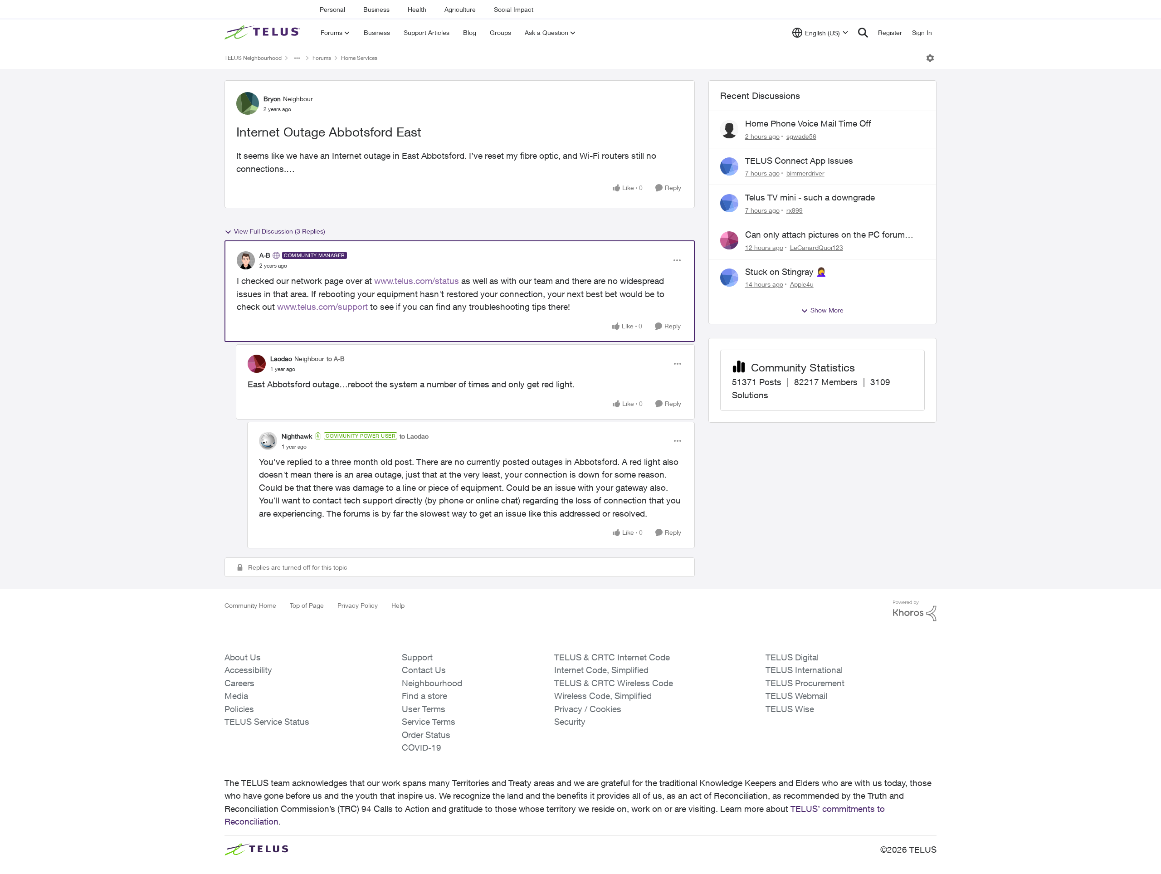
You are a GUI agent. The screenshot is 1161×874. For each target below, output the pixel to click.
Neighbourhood (432, 683)
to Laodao (414, 436)
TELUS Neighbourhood (253, 57)
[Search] (863, 32)
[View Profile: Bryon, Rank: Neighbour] (247, 103)
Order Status (426, 735)
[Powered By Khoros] (915, 611)
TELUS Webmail (796, 696)
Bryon (272, 99)
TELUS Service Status (266, 722)
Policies (239, 709)
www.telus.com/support (322, 307)
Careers (239, 683)
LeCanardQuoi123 (816, 247)
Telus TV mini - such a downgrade (810, 197)
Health (417, 9)
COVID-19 (421, 747)
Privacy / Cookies (587, 709)
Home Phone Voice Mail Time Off (808, 123)
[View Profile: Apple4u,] (729, 278)
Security (569, 722)
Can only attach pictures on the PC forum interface (825, 234)
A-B (264, 255)
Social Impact (513, 9)
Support (417, 657)
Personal (332, 9)
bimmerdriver (805, 173)
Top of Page (307, 605)
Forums (321, 57)
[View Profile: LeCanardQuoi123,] (729, 240)
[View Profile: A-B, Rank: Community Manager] (246, 260)
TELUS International (804, 670)
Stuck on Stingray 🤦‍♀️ (786, 272)
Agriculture (460, 9)
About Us (242, 657)
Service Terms (428, 722)
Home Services (359, 57)
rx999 (794, 210)
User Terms (423, 709)
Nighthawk (297, 436)
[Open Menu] (930, 58)
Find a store (424, 696)
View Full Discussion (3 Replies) (279, 231)
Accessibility (248, 670)
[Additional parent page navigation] (297, 58)
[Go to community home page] (263, 32)
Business (376, 9)
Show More (827, 310)
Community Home (250, 605)
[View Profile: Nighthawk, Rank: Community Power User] (268, 441)
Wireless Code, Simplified (603, 696)
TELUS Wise (790, 709)
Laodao (281, 358)
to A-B (336, 358)
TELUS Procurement (805, 683)
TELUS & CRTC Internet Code (612, 657)
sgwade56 (801, 136)
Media (236, 696)
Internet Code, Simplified (601, 670)
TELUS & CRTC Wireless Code (613, 683)
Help (398, 605)
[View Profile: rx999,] (729, 203)
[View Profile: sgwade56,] (729, 129)
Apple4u (802, 284)
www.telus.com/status (416, 281)
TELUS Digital (792, 657)
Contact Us (424, 670)
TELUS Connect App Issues (799, 161)
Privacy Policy (357, 605)
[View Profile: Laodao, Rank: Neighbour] (257, 364)
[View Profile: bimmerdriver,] (729, 166)
